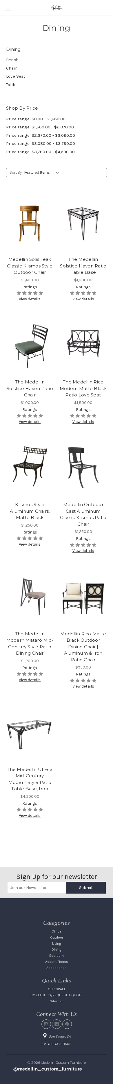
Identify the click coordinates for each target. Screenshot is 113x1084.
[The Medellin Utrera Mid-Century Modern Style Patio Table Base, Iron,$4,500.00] (30, 732)
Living (56, 943)
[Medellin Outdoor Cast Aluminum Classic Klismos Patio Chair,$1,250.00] (83, 468)
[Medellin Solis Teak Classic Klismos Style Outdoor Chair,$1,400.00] (30, 222)
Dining (56, 950)
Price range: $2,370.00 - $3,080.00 (40, 135)
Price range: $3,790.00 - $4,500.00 (40, 151)
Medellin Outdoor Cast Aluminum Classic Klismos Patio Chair (83, 514)
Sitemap (56, 1001)
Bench (12, 59)
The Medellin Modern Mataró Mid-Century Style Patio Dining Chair (30, 643)
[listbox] (42, 172)
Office (56, 931)
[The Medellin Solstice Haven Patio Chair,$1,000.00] (30, 345)
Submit (86, 887)
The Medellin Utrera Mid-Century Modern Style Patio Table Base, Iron (29, 779)
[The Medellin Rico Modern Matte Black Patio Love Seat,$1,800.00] (83, 345)
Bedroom (56, 956)
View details (30, 299)
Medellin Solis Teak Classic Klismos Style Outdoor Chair (29, 266)
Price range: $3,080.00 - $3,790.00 (40, 143)
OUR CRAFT (56, 989)
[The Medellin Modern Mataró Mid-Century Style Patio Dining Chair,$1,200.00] (30, 597)
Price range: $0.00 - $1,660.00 (35, 118)
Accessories (56, 968)
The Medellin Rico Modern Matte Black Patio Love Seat (83, 388)
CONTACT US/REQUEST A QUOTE (56, 995)
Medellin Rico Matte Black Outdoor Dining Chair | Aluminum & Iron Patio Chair (83, 646)
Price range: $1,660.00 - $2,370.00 (40, 127)
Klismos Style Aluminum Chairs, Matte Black (30, 511)
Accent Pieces (56, 962)
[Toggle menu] (8, 8)
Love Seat (15, 76)
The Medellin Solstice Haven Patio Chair (30, 388)
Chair (11, 68)
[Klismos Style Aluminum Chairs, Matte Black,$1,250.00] (30, 468)
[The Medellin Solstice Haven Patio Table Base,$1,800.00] (83, 222)
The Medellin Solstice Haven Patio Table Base (83, 266)
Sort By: (16, 172)
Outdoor (56, 937)
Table (11, 84)
